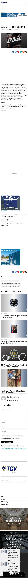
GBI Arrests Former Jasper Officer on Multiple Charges (14, 316)
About (2, 496)
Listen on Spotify (5, 219)
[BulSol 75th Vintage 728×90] (14, 15)
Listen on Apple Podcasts (7, 221)
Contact (3, 499)
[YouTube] (10, 400)
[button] (25, 480)
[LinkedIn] (16, 400)
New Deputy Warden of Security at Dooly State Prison (13, 392)
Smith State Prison (6, 286)
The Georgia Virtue (8, 29)
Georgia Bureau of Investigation (10, 281)
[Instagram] (14, 400)
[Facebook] (13, 52)
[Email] (26, 52)
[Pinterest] (18, 52)
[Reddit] (23, 52)
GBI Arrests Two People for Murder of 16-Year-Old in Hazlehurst (14, 366)
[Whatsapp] (21, 52)
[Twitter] (16, 52)
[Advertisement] (14, 69)
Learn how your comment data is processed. (14, 448)
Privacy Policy (5, 504)
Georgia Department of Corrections (11, 283)
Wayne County (16, 286)
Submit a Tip (4, 502)
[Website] (18, 400)
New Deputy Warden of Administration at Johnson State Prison (14, 342)
